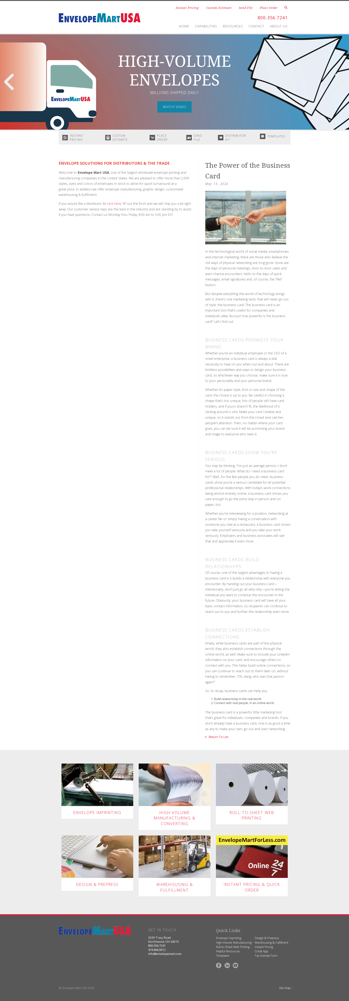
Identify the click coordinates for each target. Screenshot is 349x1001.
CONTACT (256, 26)
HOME (184, 26)
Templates (276, 136)
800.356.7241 (273, 18)
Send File (246, 8)
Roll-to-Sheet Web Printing (252, 815)
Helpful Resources (228, 951)
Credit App (261, 951)
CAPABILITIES (206, 26)
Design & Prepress (97, 884)
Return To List (218, 737)
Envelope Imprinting (97, 812)
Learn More (97, 784)
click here (114, 203)
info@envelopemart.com (164, 954)
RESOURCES (233, 26)
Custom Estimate (219, 8)
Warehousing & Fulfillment (174, 887)
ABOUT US (279, 26)
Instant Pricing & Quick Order (252, 887)
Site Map (284, 988)
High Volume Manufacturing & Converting (174, 818)
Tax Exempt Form (266, 956)
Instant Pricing (187, 8)
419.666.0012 (157, 950)
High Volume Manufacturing (234, 943)
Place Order (269, 8)
